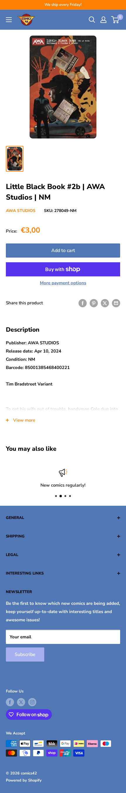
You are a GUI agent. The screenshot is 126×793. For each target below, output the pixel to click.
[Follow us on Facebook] (10, 702)
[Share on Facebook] (83, 303)
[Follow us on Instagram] (32, 702)
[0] (115, 19)
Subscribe (25, 654)
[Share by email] (116, 303)
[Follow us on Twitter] (21, 702)
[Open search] (92, 19)
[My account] (103, 19)
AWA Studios (20, 210)
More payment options (63, 283)
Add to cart (63, 250)
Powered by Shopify (24, 780)
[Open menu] (9, 19)
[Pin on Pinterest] (94, 303)
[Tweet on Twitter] (105, 303)
